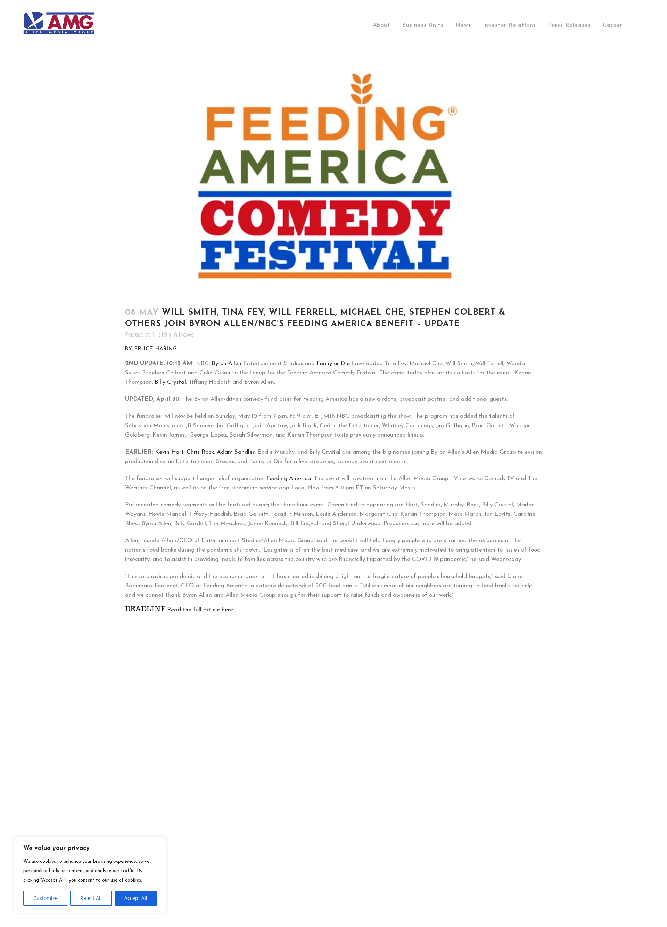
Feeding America (288, 478)
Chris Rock (200, 452)
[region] (90, 875)
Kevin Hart (169, 452)
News (186, 334)
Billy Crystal (170, 382)
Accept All (135, 898)
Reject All (91, 898)
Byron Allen (226, 363)
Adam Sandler (236, 452)
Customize (45, 898)
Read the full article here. (199, 610)
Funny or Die (333, 363)
